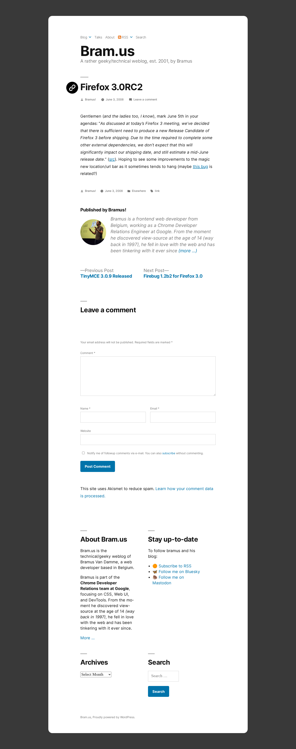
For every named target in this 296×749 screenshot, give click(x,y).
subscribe (168, 453)
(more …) (187, 250)
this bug (200, 166)
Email (154, 408)
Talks (98, 37)
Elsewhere (139, 190)
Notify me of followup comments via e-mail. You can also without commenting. (145, 453)
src (112, 159)
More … (87, 637)
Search (141, 37)
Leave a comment (145, 99)
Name (85, 408)
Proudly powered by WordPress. (114, 717)
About (109, 37)
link (157, 190)
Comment (87, 353)
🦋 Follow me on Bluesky (176, 571)
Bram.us (107, 50)
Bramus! (90, 99)
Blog (83, 37)
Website (85, 430)
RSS (125, 37)
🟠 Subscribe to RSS (171, 566)
